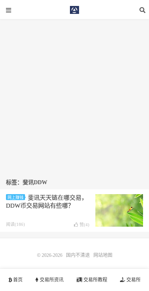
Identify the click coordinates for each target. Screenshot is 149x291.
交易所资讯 (51, 280)
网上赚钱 (15, 197)
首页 (17, 280)
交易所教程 (94, 280)
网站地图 (102, 255)
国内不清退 (74, 10)
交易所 (133, 280)
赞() (84, 224)
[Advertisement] (74, 93)
